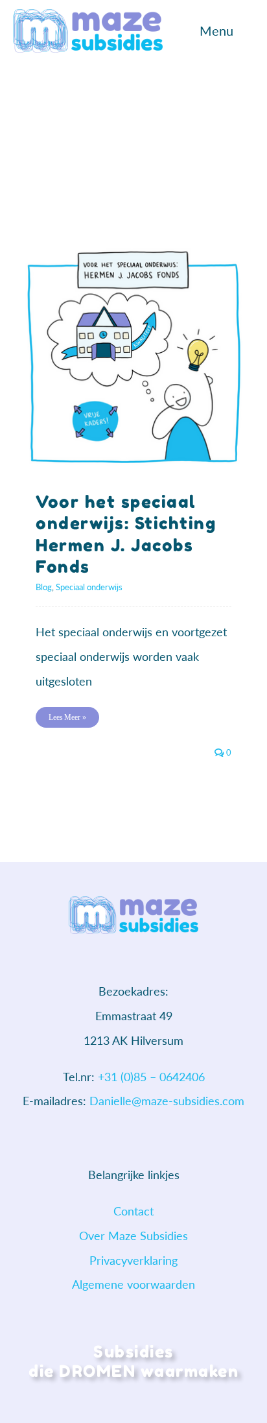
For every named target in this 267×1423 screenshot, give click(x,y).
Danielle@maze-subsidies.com (166, 1101)
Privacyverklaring (133, 1260)
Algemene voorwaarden (133, 1284)
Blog (44, 587)
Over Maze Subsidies (133, 1235)
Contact (133, 1211)
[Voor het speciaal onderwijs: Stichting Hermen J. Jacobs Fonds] (133, 357)
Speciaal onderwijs (89, 587)
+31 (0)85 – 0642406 (151, 1077)
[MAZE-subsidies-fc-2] (88, 15)
